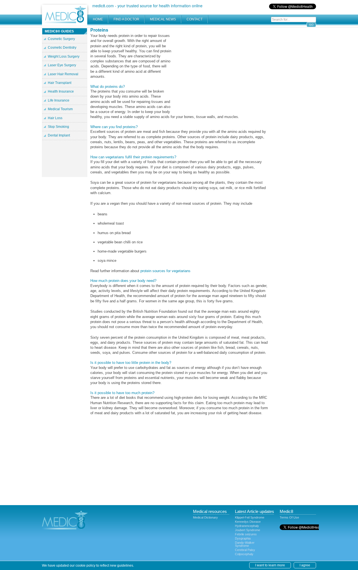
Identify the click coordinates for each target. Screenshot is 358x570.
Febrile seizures (246, 534)
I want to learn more (270, 565)
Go (311, 24)
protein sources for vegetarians (165, 271)
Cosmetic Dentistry (62, 48)
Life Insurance (58, 100)
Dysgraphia (243, 538)
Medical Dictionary (205, 517)
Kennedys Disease (248, 521)
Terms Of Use (289, 517)
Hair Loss (55, 118)
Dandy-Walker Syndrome (245, 544)
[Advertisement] (221, 67)
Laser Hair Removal (63, 74)
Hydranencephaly (247, 525)
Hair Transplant (59, 83)
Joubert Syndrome (247, 530)
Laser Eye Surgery (62, 65)
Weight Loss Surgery (63, 56)
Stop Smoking (58, 127)
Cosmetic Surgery (61, 39)
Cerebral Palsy (245, 550)
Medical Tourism (60, 109)
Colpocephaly (244, 554)
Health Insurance (61, 91)
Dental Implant (59, 135)
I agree (305, 565)
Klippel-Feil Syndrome (249, 517)
